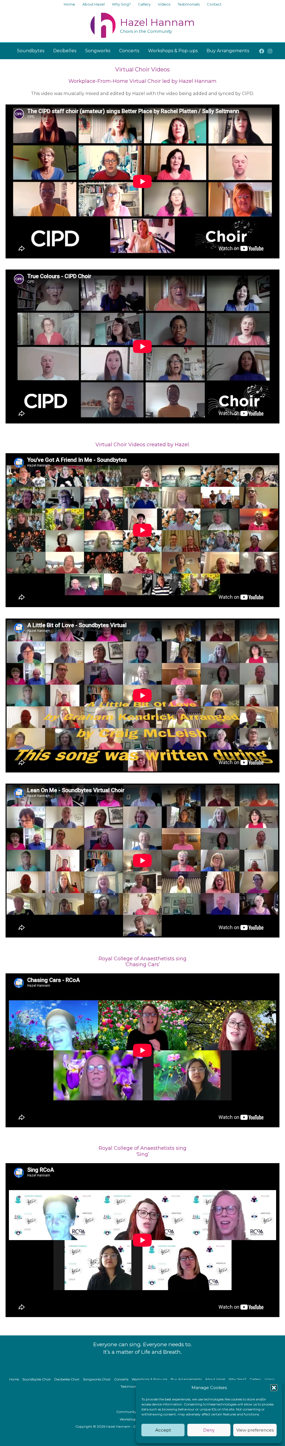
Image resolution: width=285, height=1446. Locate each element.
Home (14, 1379)
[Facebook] (261, 51)
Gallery (255, 1379)
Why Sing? (237, 1379)
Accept (163, 1430)
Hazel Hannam (157, 22)
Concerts (121, 1379)
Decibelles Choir (67, 1379)
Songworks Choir (97, 1379)
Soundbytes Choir (36, 1379)
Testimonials (130, 1386)
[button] (274, 1387)
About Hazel (215, 1379)
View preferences (255, 1430)
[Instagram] (269, 51)
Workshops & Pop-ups (149, 1379)
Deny (209, 1430)
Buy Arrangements (186, 1379)
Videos (269, 1379)
